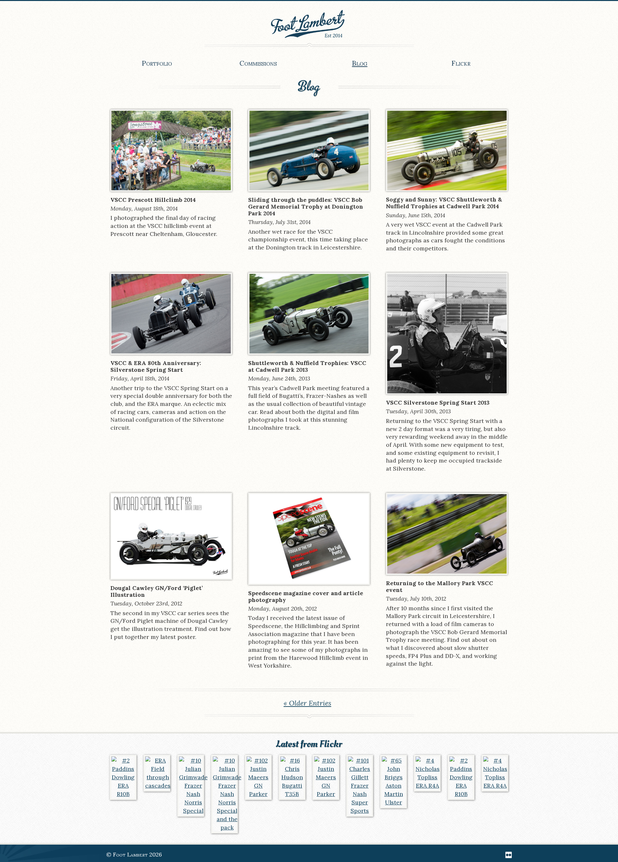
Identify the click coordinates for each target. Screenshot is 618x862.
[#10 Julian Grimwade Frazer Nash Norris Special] (190, 786)
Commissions (258, 63)
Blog (359, 63)
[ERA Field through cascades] (157, 773)
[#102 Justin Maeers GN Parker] (258, 777)
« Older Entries (307, 703)
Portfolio (157, 63)
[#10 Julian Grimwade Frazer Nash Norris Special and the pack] (224, 794)
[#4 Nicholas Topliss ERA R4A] (427, 773)
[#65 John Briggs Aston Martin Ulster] (393, 781)
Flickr (461, 63)
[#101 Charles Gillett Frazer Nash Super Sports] (359, 786)
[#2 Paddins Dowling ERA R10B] (123, 777)
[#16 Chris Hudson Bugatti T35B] (292, 777)
